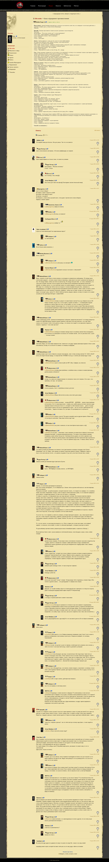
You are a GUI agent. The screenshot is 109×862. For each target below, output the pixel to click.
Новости (58, 6)
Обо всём (12, 48)
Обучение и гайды (14, 50)
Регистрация (42, 6)
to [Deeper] (47, 645)
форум (67, 13)
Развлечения (13, 53)
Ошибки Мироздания (15, 62)
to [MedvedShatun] (50, 301)
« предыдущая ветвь (58, 13)
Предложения (13, 64)
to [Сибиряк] (48, 634)
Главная (32, 6)
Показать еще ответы (68, 851)
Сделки (11, 57)
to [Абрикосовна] (49, 605)
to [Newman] (48, 819)
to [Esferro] (48, 731)
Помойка (12, 72)
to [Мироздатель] (49, 206)
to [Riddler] (48, 432)
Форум (51, 6)
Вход (15, 37)
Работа (11, 59)
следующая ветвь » (75, 13)
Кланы (11, 55)
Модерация (12, 69)
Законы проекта (13, 67)
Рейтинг (76, 6)
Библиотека (67, 6)
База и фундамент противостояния (56, 18)
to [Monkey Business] (50, 262)
